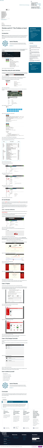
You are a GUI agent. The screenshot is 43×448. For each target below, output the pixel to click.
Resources (3, 16)
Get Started (12, 45)
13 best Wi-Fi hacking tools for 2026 (33, 46)
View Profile (24, 401)
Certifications (4, 15)
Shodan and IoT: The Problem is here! (33, 45)
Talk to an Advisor (4, 19)
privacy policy (34, 442)
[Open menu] (6, 9)
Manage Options (34, 446)
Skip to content (2, 0)
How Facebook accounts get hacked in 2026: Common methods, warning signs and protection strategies (35, 53)
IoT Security (3, 24)
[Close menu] (8, 9)
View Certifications (33, 71)
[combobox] (5, 18)
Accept (40, 446)
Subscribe (34, 439)
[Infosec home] (3, 9)
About (3, 17)
